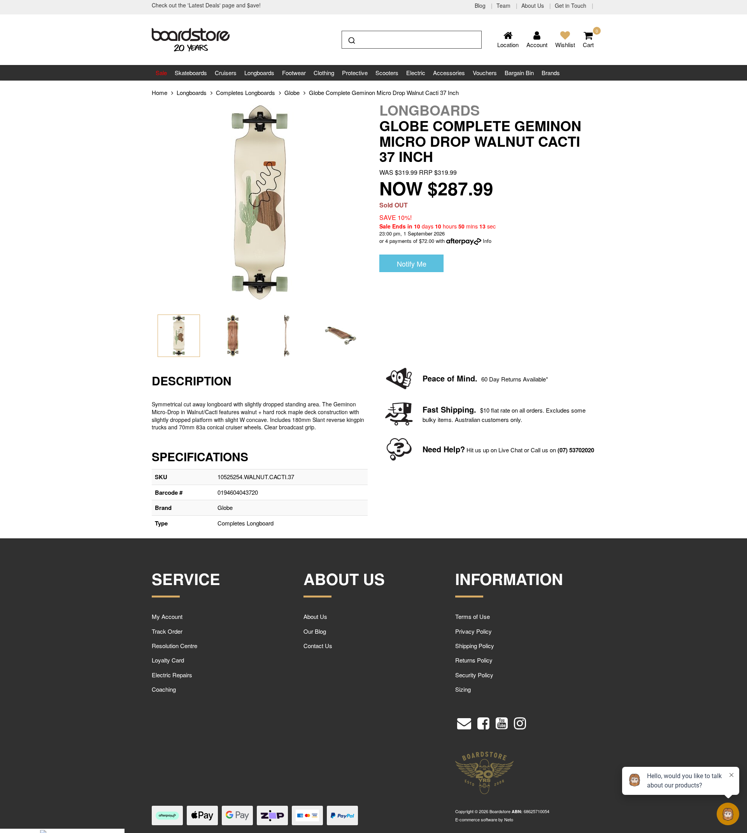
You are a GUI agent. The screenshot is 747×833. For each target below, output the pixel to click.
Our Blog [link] (314, 631)
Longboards (259, 73)
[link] (483, 721)
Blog (481, 5)
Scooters (386, 73)
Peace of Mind (449, 378)
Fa (427, 409)
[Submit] (351, 38)
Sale (161, 73)
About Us (533, 5)
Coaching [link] (164, 689)
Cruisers (226, 73)
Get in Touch (571, 5)
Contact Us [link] (317, 645)
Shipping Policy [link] (474, 645)
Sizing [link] (463, 689)
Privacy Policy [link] (473, 631)
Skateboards (191, 73)
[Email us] (464, 721)
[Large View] (179, 336)
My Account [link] (167, 616)
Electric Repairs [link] (172, 675)
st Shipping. (453, 409)
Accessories (449, 73)
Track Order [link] (167, 631)
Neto (508, 819)
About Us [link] (315, 616)
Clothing (324, 73)
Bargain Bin (519, 73)
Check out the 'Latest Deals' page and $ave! (206, 5)
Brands (551, 73)
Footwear (294, 73)
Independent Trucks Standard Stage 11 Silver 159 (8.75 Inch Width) (64, 801)
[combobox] (412, 40)
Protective (355, 73)
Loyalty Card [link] (168, 660)
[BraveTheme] (191, 39)
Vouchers (485, 73)
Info (487, 240)
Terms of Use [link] (472, 616)
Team (504, 5)
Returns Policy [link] (474, 660)
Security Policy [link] (474, 675)
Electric (415, 73)
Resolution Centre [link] (174, 645)
